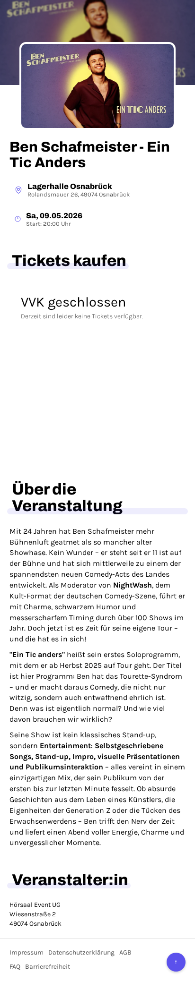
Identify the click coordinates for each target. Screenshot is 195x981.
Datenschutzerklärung (81, 952)
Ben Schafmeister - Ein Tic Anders (89, 154)
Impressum (26, 952)
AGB (125, 952)
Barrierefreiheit (47, 967)
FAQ (14, 967)
